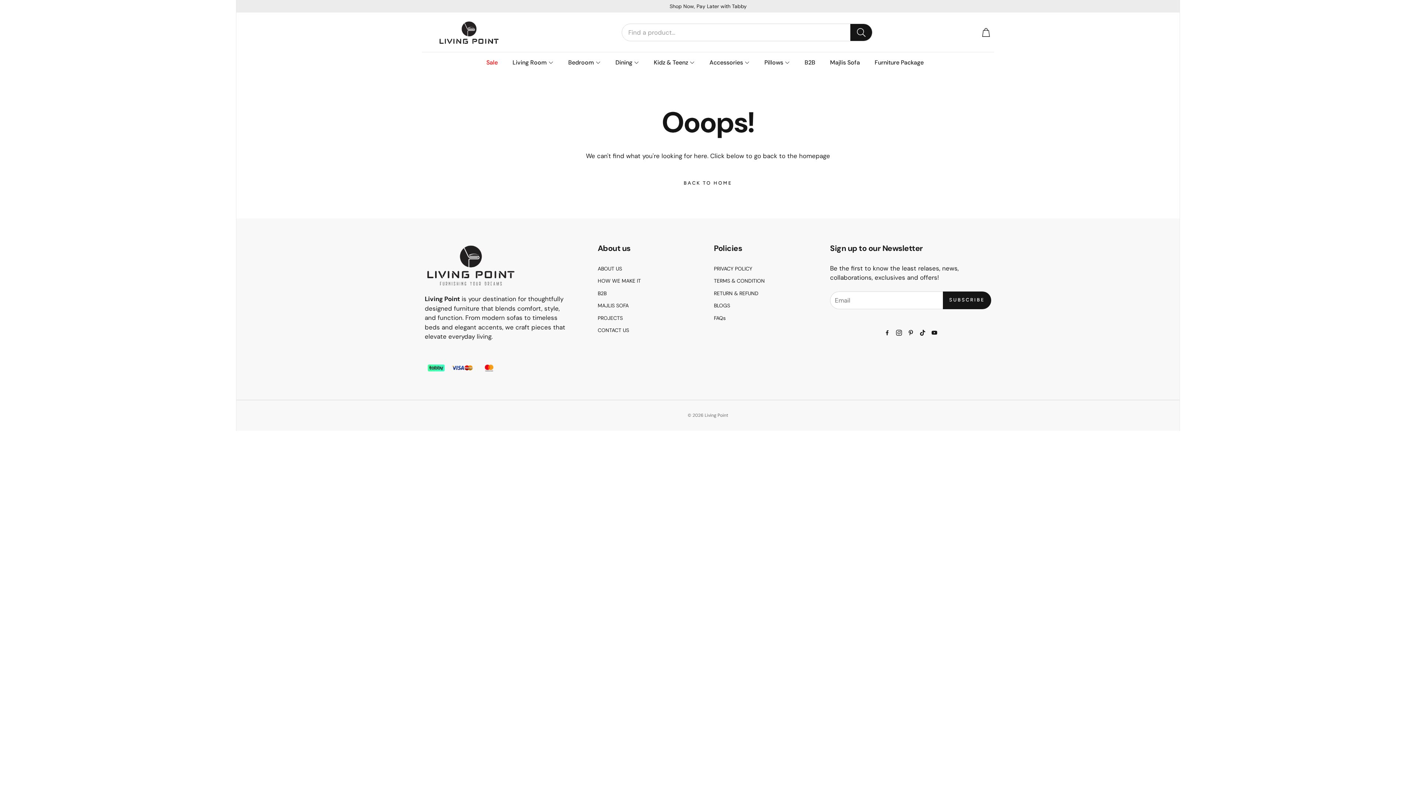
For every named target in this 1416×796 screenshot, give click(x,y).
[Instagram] (899, 332)
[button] (747, 32)
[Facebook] (887, 332)
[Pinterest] (910, 332)
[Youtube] (934, 332)
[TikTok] (922, 332)
